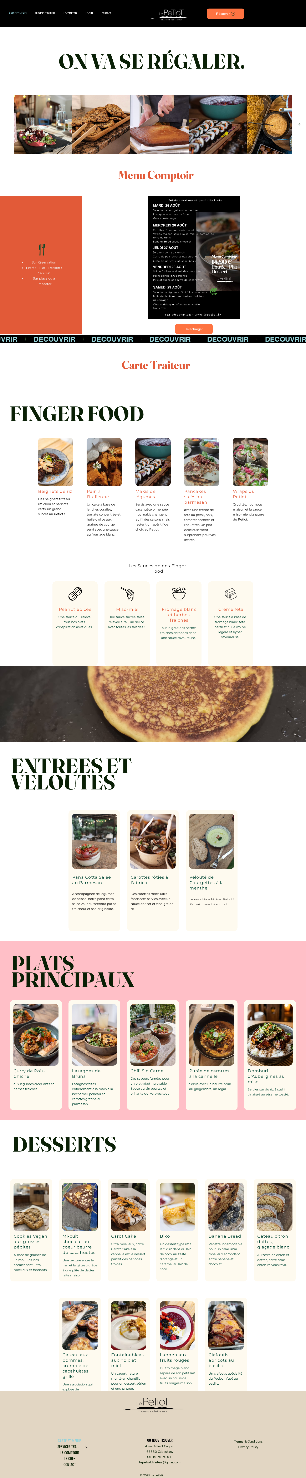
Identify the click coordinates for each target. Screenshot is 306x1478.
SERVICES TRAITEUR (69, 1446)
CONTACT (69, 1464)
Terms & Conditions (248, 1441)
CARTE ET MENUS (69, 1441)
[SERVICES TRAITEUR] (87, 1447)
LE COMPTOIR (69, 1452)
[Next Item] (299, 124)
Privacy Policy (248, 1447)
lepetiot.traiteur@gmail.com (159, 1462)
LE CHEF (69, 1458)
